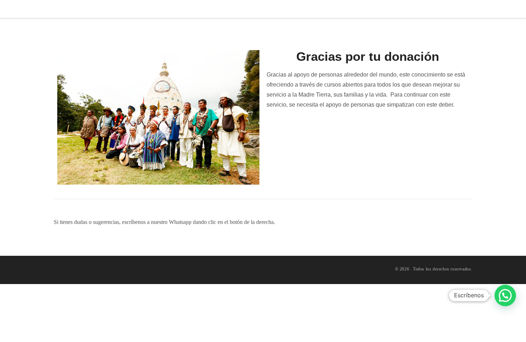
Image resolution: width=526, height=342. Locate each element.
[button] (505, 295)
